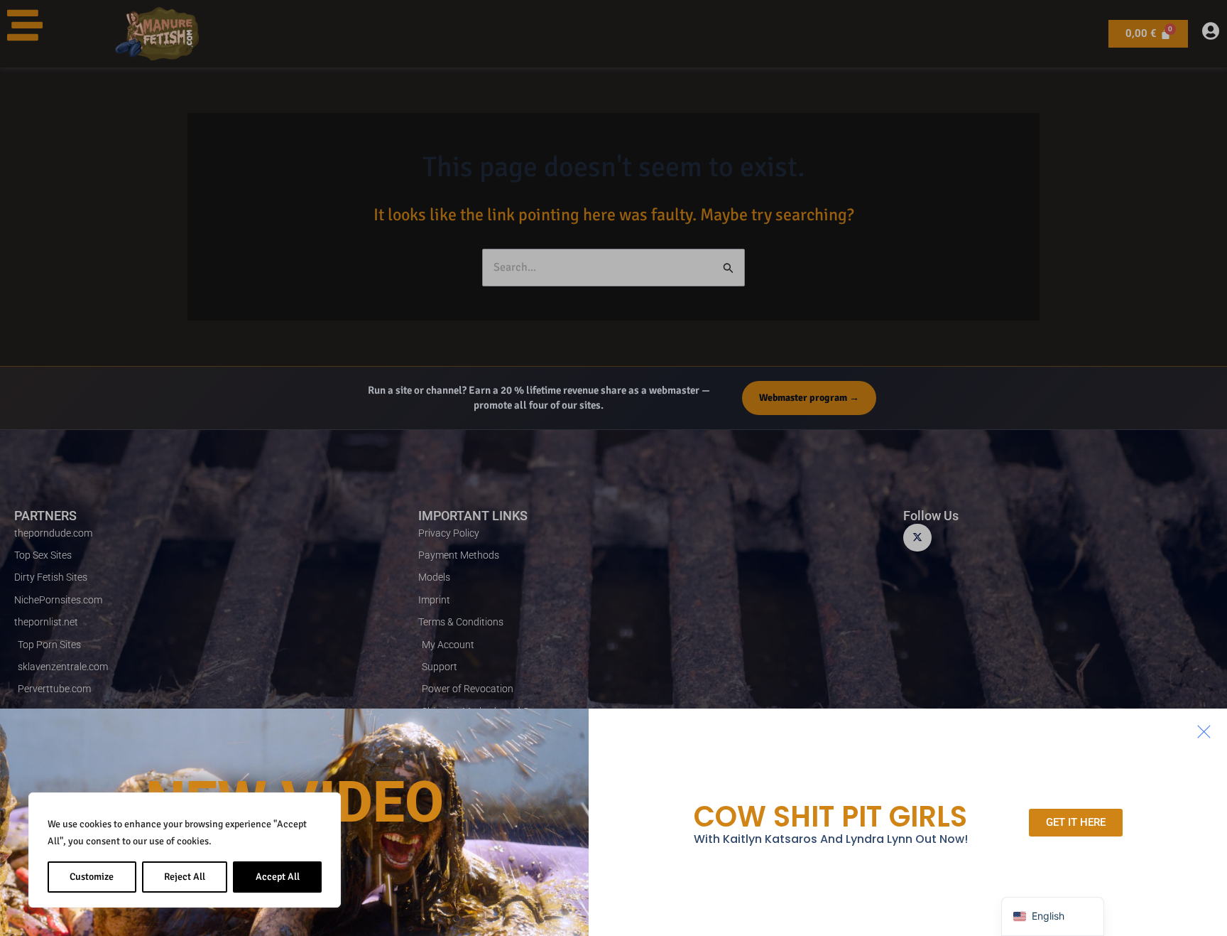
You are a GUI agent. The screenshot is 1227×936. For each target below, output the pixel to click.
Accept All (278, 877)
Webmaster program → (809, 398)
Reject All (184, 877)
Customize (92, 877)
